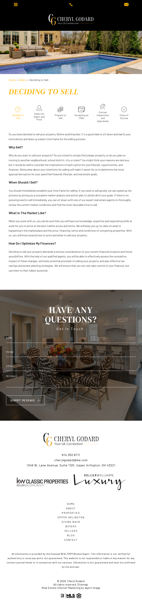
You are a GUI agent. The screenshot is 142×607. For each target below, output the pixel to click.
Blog (71, 535)
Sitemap (82, 584)
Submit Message (22, 400)
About (71, 508)
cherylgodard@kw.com (70, 460)
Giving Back (71, 522)
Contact (71, 540)
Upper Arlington (71, 517)
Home (71, 504)
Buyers (71, 526)
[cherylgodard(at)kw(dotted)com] (126, 5)
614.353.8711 (71, 455)
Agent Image (92, 587)
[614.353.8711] (71, 4)
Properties (71, 513)
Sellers (71, 531)
